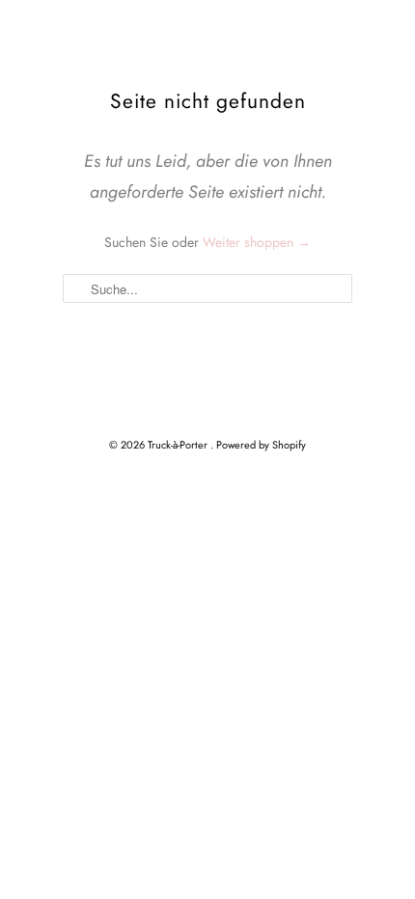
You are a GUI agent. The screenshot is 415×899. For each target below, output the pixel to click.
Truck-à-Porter (179, 444)
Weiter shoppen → (257, 242)
